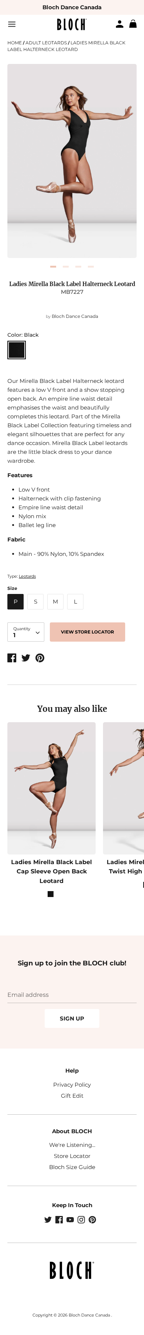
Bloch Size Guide (72, 1167)
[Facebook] (59, 1220)
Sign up (72, 1018)
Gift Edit (72, 1095)
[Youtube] (70, 1220)
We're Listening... (72, 1144)
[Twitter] (48, 1220)
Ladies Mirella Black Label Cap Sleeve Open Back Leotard (51, 871)
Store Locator (72, 1155)
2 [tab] (66, 267)
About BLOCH (72, 1131)
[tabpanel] (72, 161)
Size (12, 588)
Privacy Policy (72, 1084)
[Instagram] (82, 1220)
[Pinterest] (93, 1220)
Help (72, 1070)
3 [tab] (78, 267)
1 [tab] (53, 267)
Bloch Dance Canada (72, 7)
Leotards (27, 576)
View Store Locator (87, 632)
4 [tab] (91, 267)
